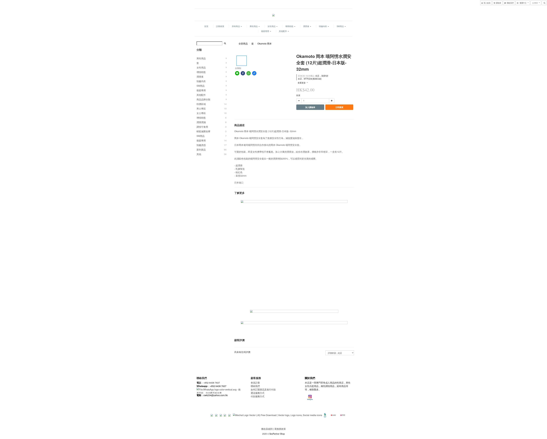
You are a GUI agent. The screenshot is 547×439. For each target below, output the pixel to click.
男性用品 (254, 26)
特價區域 (201, 104)
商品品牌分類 (203, 99)
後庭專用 (265, 31)
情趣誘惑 (201, 145)
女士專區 (201, 113)
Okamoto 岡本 (264, 43)
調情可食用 (202, 126)
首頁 (206, 26)
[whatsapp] (248, 73)
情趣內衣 (323, 26)
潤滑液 (306, 26)
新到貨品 (201, 149)
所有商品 (236, 26)
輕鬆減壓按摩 (203, 131)
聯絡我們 (255, 386)
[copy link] (254, 73)
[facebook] (243, 73)
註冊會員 (220, 26)
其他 (199, 154)
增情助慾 (289, 26)
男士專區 (201, 108)
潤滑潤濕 (201, 122)
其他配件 (283, 31)
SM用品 (340, 26)
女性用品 (272, 26)
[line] (237, 73)
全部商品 (243, 43)
